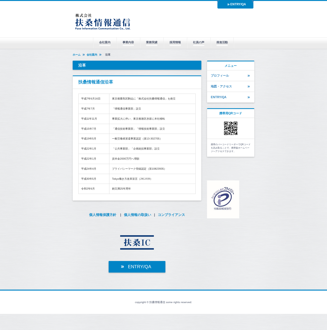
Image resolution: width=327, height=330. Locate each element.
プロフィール (220, 75)
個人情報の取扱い (137, 215)
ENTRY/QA (238, 4)
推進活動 (222, 42)
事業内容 (128, 42)
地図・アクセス (221, 86)
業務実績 (151, 42)
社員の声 (198, 42)
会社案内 (105, 42)
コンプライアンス (171, 215)
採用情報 (175, 42)
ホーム (77, 54)
